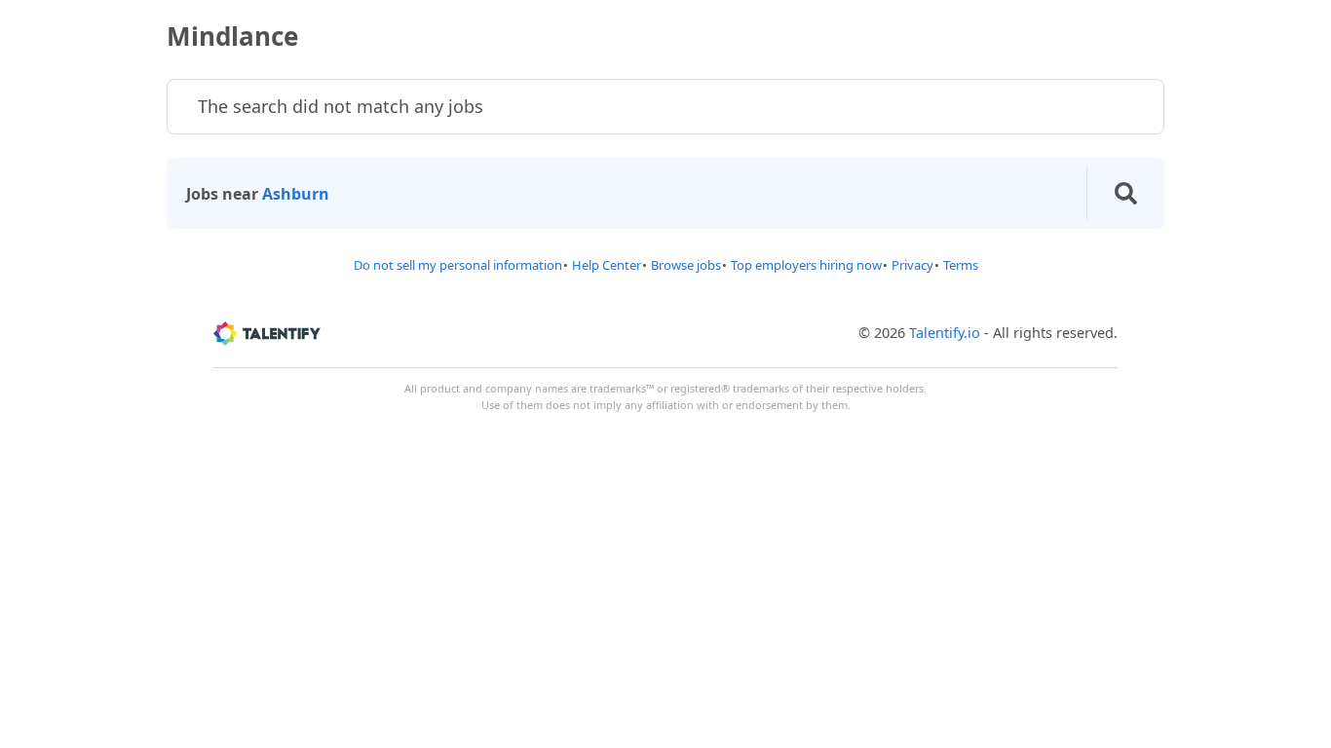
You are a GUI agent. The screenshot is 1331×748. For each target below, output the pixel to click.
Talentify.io (944, 332)
